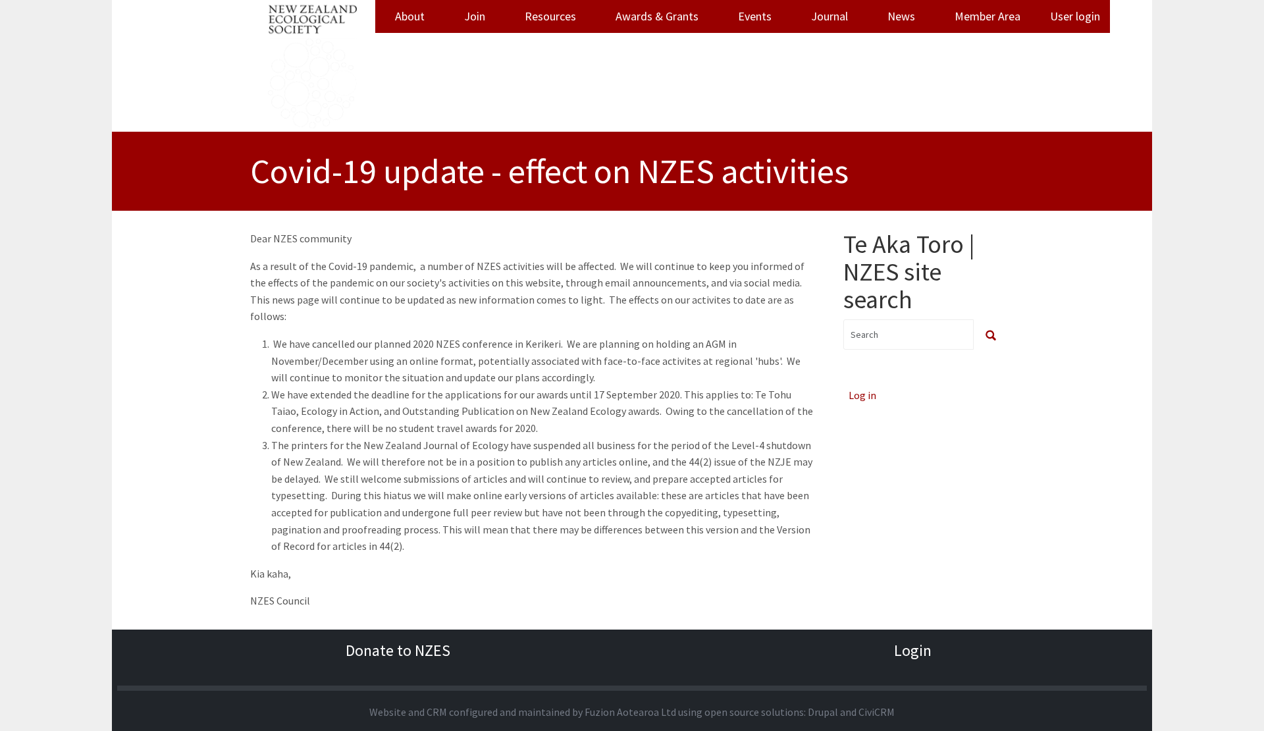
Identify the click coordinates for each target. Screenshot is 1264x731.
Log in (862, 395)
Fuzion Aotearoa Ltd (630, 711)
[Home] (312, 66)
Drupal (823, 711)
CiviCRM (876, 711)
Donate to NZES (398, 650)
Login (913, 650)
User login (1075, 16)
